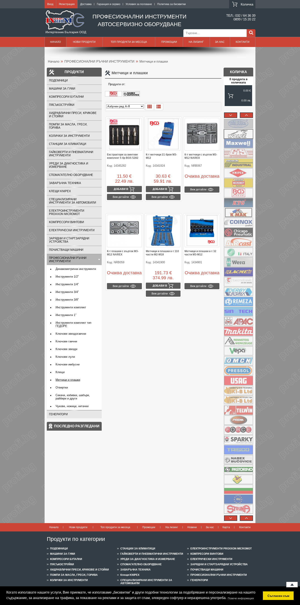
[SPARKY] (238, 439)
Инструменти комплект (71, 307)
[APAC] (238, 321)
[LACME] (238, 271)
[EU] (238, 499)
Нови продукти (84, 41)
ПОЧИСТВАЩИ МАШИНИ (66, 249)
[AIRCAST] (238, 242)
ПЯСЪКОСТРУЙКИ (61, 105)
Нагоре (291, 584)
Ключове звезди (66, 349)
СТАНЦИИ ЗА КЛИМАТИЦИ (67, 144)
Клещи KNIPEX (60, 191)
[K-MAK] (238, 212)
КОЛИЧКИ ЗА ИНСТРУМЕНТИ (69, 135)
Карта (226, 527)
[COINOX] (238, 222)
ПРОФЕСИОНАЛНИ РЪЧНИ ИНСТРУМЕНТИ (99, 61)
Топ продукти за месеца (129, 41)
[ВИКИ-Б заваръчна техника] (238, 390)
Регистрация (67, 4)
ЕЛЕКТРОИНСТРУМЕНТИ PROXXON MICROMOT (66, 212)
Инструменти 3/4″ (67, 292)
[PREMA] (238, 420)
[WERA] (238, 262)
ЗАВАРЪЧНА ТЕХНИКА (65, 183)
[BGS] (114, 95)
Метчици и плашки (68, 379)
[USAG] (238, 380)
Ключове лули (65, 356)
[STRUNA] (238, 509)
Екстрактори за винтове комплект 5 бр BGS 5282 (122, 156)
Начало (55, 41)
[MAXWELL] (238, 143)
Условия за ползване (139, 4)
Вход (50, 4)
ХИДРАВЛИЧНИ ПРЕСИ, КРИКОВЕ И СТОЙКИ (73, 114)
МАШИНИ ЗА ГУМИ (62, 88)
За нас (220, 41)
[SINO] (238, 311)
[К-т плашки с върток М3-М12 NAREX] (124, 231)
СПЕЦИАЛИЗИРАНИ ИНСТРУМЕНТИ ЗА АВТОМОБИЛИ (72, 201)
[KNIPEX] (238, 173)
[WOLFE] (238, 133)
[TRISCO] (238, 449)
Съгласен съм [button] (278, 596)
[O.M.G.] (238, 252)
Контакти (242, 41)
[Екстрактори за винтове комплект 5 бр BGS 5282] (124, 134)
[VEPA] (238, 351)
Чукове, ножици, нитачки (72, 406)
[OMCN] (238, 360)
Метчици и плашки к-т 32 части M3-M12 (200, 253)
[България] (238, 489)
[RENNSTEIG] (238, 341)
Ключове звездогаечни (71, 333)
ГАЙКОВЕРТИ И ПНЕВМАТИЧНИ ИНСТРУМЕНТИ (71, 153)
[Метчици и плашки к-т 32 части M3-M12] (202, 231)
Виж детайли (121, 197)
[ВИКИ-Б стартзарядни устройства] (238, 400)
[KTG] (238, 202)
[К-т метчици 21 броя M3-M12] (163, 134)
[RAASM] (238, 479)
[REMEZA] (238, 301)
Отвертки (62, 387)
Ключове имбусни (68, 364)
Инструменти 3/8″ (67, 299)
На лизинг (196, 41)
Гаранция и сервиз (108, 4)
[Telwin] (238, 410)
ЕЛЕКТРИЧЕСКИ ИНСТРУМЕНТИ (71, 230)
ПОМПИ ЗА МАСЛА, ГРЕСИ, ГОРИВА (68, 126)
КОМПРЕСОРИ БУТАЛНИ (66, 96)
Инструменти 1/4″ (67, 284)
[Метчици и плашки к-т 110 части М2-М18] (163, 231)
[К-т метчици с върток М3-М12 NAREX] (202, 134)
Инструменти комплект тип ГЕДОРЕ (73, 324)
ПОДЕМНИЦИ (58, 80)
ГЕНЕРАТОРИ (58, 414)
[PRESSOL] (238, 370)
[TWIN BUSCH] (238, 123)
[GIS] (238, 153)
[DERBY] (238, 291)
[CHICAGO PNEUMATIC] (238, 232)
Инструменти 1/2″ (67, 276)
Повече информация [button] (241, 598)
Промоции (169, 41)
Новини (192, 527)
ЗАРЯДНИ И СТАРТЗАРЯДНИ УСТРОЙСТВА (69, 240)
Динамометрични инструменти (76, 269)
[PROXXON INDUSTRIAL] (238, 163)
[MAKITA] (238, 331)
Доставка (86, 4)
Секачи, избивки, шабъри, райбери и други (73, 397)
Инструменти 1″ (66, 315)
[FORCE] (238, 430)
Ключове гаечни (66, 341)
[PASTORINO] (238, 469)
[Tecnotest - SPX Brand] (238, 281)
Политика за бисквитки (171, 4)
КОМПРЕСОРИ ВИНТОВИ (66, 222)
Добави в (121, 189)
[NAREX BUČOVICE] (132, 95)
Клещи (60, 372)
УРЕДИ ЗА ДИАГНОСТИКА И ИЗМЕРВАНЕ (68, 165)
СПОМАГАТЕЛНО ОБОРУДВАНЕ (71, 175)
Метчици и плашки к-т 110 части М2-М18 (162, 253)
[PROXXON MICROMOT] (238, 183)
